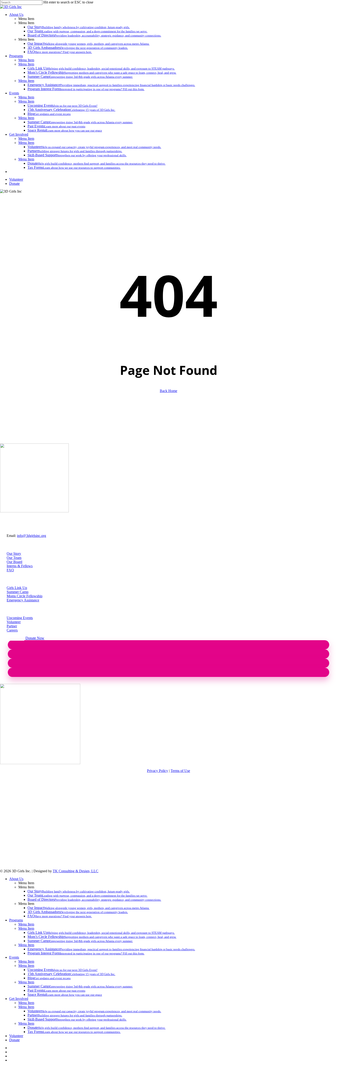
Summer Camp (17, 592)
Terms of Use (180, 771)
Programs (16, 920)
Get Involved (18, 999)
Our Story (14, 553)
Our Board (14, 562)
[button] (15, 638)
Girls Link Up (17, 588)
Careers (12, 630)
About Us (16, 879)
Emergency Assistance (23, 600)
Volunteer (14, 622)
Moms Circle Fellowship (24, 596)
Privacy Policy (157, 771)
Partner (12, 626)
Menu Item (26, 924)
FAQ (10, 570)
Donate (14, 1040)
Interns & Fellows (20, 566)
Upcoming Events (20, 618)
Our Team (14, 558)
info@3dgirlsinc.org (31, 536)
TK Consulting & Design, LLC (75, 871)
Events (14, 957)
